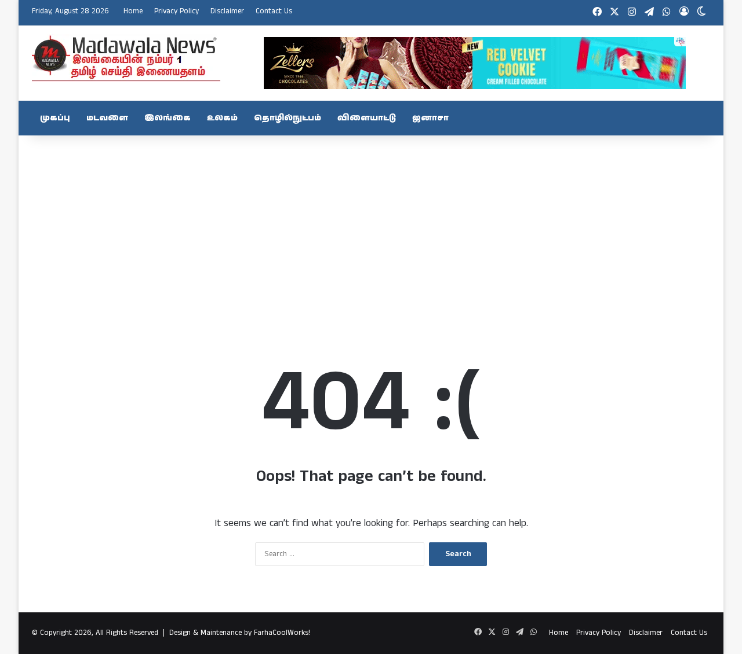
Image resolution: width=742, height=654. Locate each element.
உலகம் (222, 118)
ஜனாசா (430, 118)
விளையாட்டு (366, 118)
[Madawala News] (126, 58)
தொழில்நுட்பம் (287, 118)
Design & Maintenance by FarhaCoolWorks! (239, 632)
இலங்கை (167, 118)
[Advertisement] (371, 228)
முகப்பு (55, 118)
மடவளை (107, 118)
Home (133, 11)
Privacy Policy (176, 11)
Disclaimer (227, 11)
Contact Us (274, 11)
